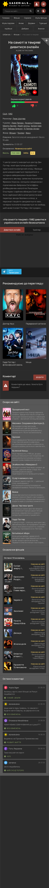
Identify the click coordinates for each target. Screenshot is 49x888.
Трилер (20, 133)
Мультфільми (41, 18)
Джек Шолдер (19, 118)
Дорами (31, 23)
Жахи (28, 133)
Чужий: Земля (13, 698)
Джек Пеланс (17, 123)
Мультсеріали (8, 23)
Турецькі (43, 23)
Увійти (36, 4)
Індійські (8, 28)
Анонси (41, 28)
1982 (10, 113)
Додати (40, 377)
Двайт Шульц (23, 125)
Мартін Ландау (9, 125)
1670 (9, 756)
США (5, 113)
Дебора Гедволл (15, 128)
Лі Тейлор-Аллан (31, 128)
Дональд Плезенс (33, 123)
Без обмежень (14, 714)
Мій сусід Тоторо (15, 770)
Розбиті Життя (14, 742)
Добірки (25, 28)
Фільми (17, 18)
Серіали (27, 18)
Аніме (21, 23)
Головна (6, 18)
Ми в (14, 271)
